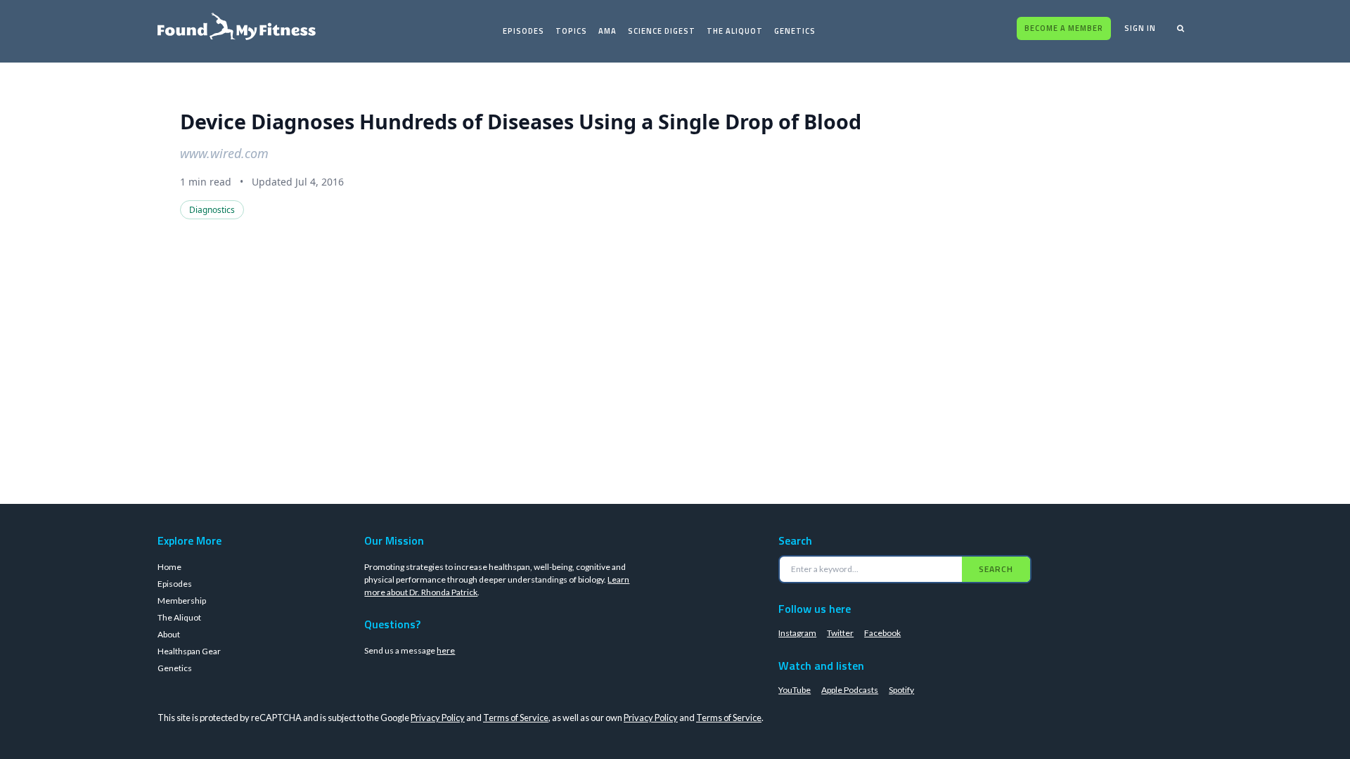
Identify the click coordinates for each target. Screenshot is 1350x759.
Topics (571, 31)
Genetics (795, 31)
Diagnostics (212, 210)
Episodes (523, 31)
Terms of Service (515, 717)
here (446, 650)
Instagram (797, 633)
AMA (607, 31)
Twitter (840, 633)
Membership (182, 600)
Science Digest (661, 31)
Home (169, 567)
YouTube (794, 690)
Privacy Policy (438, 717)
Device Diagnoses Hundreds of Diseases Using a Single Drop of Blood (520, 121)
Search (996, 569)
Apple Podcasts (849, 690)
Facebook (882, 633)
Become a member (1063, 28)
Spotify (901, 690)
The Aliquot (735, 31)
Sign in (1140, 28)
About (169, 634)
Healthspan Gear (189, 651)
